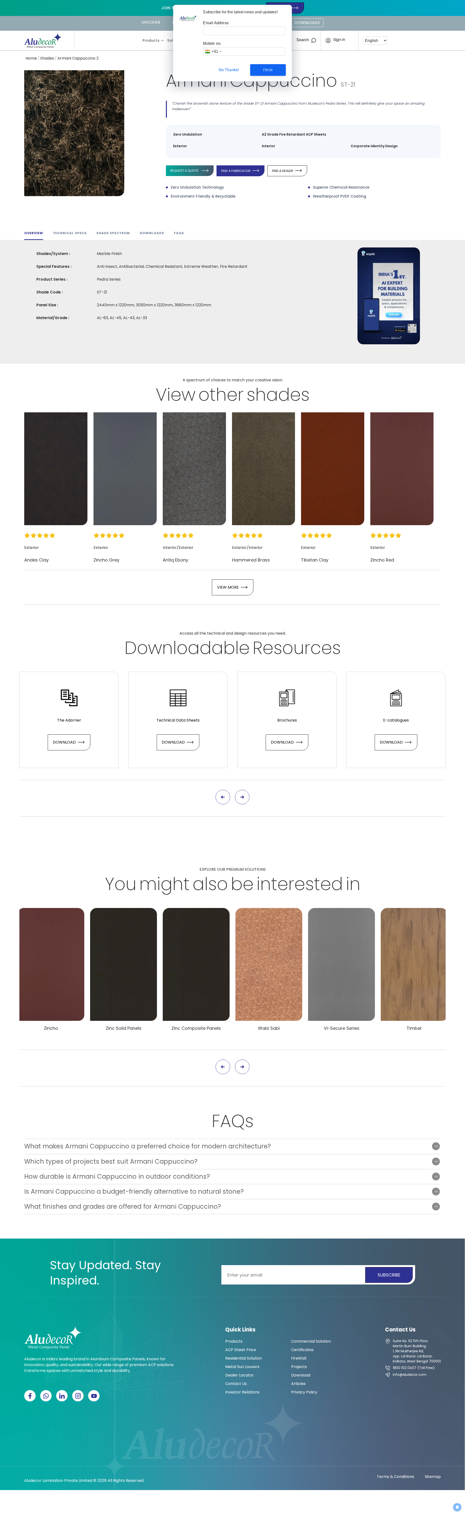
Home (31, 58)
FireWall (298, 1358)
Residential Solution (243, 1358)
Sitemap (433, 1476)
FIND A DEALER (282, 171)
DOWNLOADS (307, 22)
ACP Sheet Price (240, 1350)
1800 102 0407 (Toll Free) (414, 1367)
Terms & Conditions (395, 1476)
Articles (298, 1383)
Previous (223, 797)
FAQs (233, 1121)
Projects (299, 1366)
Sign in (339, 40)
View (175, 394)
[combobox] (213, 51)
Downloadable (187, 648)
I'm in (267, 70)
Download (64, 742)
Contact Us (236, 1383)
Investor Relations (242, 1392)
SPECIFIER (151, 22)
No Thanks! (229, 70)
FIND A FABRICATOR (235, 171)
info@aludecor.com (409, 1374)
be (242, 884)
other (221, 394)
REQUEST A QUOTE (184, 170)
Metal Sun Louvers (242, 1366)
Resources (297, 648)
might (164, 884)
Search (302, 40)
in (353, 884)
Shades (47, 58)
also (210, 884)
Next (242, 797)
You (120, 884)
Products (151, 40)
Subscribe (389, 1275)
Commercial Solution (311, 1341)
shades (278, 394)
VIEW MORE (228, 587)
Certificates (302, 1350)
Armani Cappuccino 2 (78, 58)
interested (299, 884)
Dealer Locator (239, 1375)
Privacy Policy (304, 1392)
